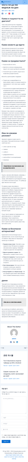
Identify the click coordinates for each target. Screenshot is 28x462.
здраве (10, 365)
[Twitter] (6, 13)
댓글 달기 (5, 365)
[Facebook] (2, 13)
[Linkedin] (13, 13)
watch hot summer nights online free (14, 457)
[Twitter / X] (14, 342)
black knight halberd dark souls (14, 455)
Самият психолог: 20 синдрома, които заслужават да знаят (13, 374)
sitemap (14, 458)
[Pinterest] (9, 13)
